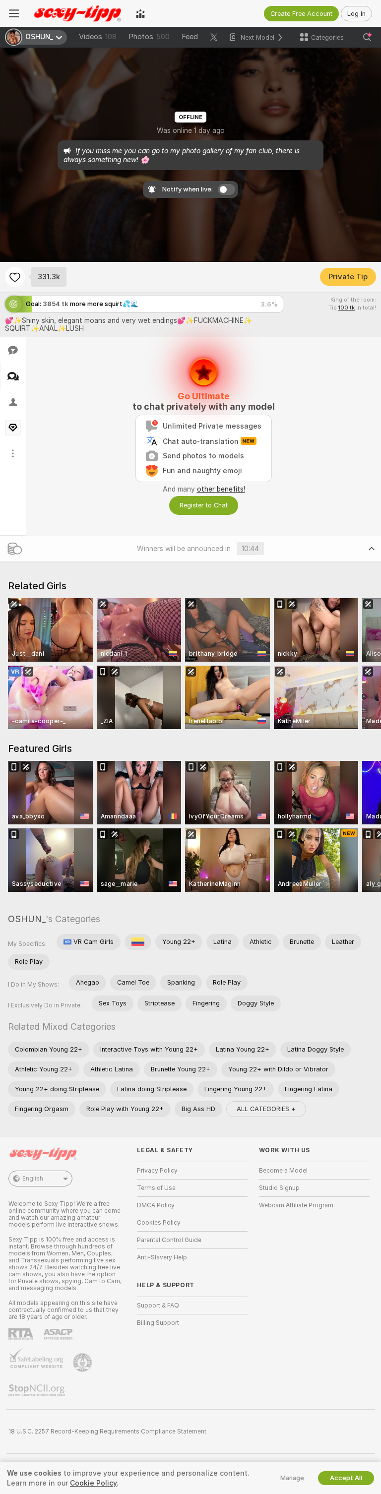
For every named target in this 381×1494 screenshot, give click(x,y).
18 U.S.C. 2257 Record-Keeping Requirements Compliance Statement (107, 1431)
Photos (149, 36)
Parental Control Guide (169, 1240)
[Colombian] (138, 942)
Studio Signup (279, 1187)
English (32, 1178)
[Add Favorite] (15, 277)
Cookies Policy (159, 1222)
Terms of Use (156, 1187)
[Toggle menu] (14, 13)
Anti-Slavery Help (162, 1257)
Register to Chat (204, 505)
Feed (190, 36)
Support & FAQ (158, 1305)
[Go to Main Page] (77, 13)
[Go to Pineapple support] (83, 1362)
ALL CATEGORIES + (266, 1109)
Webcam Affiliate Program (296, 1205)
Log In (356, 13)
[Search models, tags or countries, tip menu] (367, 37)
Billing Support (158, 1322)
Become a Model (283, 1170)
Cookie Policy (93, 1483)
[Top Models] (140, 13)
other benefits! (221, 489)
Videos (98, 36)
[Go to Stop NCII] (37, 1390)
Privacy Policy (157, 1170)
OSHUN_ (27, 919)
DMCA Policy (156, 1205)
